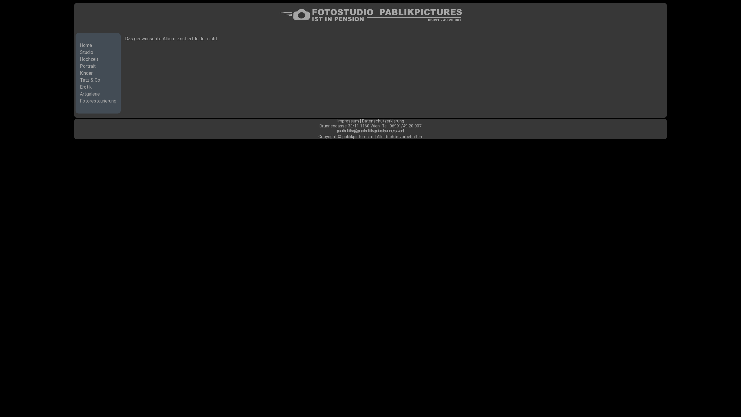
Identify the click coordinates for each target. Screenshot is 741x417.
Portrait (88, 66)
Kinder (86, 73)
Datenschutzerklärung (383, 121)
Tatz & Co (90, 80)
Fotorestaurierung (98, 101)
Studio (86, 52)
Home (86, 45)
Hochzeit (89, 59)
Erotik (86, 87)
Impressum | (349, 121)
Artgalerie (90, 94)
